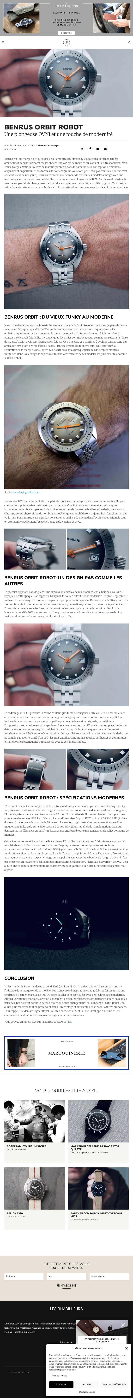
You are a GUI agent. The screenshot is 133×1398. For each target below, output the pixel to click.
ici (69, 1021)
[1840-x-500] (66, 1068)
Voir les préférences (114, 1384)
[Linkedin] (97, 148)
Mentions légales (87, 1392)
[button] (126, 1348)
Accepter (61, 1384)
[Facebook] (90, 148)
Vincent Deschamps (48, 145)
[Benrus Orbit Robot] (35, 549)
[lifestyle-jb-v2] (66, 18)
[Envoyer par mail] (105, 148)
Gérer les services (59, 1376)
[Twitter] (82, 148)
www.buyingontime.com (26, 492)
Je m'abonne (66, 1285)
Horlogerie (10, 149)
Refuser (87, 1384)
